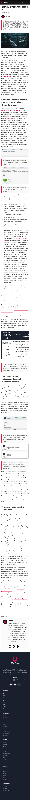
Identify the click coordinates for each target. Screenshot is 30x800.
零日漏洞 (4, 742)
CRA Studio (5, 717)
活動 (3, 777)
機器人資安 (5, 726)
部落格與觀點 (5, 744)
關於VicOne (5, 766)
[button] (27, 2)
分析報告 (4, 759)
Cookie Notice (5, 788)
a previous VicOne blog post (19, 599)
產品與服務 (5, 690)
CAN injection (9, 118)
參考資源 (5, 739)
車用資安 (4, 724)
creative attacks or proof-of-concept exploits (12, 110)
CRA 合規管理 (5, 735)
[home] (4, 2)
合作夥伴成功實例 (6, 753)
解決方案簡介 (5, 755)
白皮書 (4, 757)
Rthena (4, 697)
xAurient (4, 715)
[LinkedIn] (13, 646)
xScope (4, 708)
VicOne (10, 620)
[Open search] (23, 2)
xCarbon (4, 706)
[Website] (10, 646)
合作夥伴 (4, 773)
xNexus (4, 704)
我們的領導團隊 (6, 771)
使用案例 (4, 751)
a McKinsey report (7, 76)
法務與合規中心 (6, 783)
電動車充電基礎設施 (6, 731)
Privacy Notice (5, 786)
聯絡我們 (4, 779)
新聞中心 (4, 775)
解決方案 (5, 722)
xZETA (4, 702)
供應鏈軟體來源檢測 (6, 733)
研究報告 (4, 746)
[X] (17, 646)
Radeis (4, 695)
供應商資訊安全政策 (6, 790)
